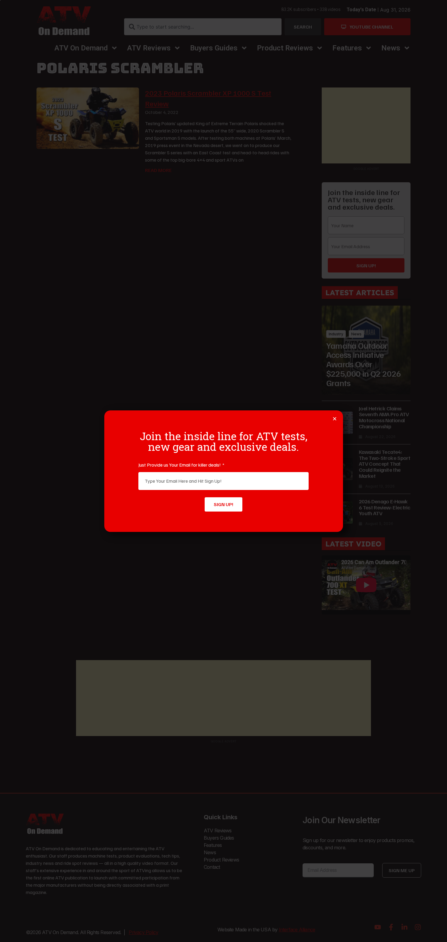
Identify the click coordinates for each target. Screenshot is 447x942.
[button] (334, 418)
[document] (223, 471)
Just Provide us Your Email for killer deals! (180, 465)
